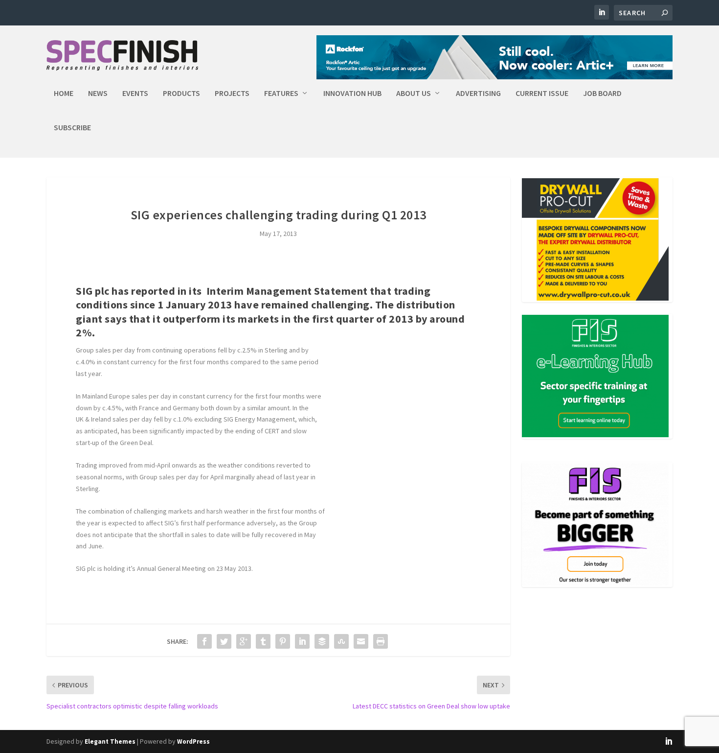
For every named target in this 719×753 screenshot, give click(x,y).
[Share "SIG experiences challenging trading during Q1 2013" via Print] (380, 641)
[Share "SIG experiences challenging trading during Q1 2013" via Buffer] (322, 641)
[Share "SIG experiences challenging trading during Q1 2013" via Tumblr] (263, 641)
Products (181, 93)
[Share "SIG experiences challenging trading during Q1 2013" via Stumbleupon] (341, 641)
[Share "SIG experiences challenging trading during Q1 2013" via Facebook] (204, 641)
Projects (232, 93)
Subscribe (72, 127)
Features (281, 93)
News (98, 93)
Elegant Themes (110, 741)
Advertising (478, 93)
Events (135, 93)
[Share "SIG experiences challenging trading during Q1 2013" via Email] (361, 641)
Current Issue (542, 93)
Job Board (602, 93)
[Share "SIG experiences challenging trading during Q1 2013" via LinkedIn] (302, 641)
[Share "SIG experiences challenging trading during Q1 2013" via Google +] (243, 641)
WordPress (193, 741)
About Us (413, 93)
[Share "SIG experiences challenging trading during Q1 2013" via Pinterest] (282, 641)
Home (63, 93)
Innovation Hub (352, 93)
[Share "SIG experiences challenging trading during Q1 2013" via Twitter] (224, 641)
